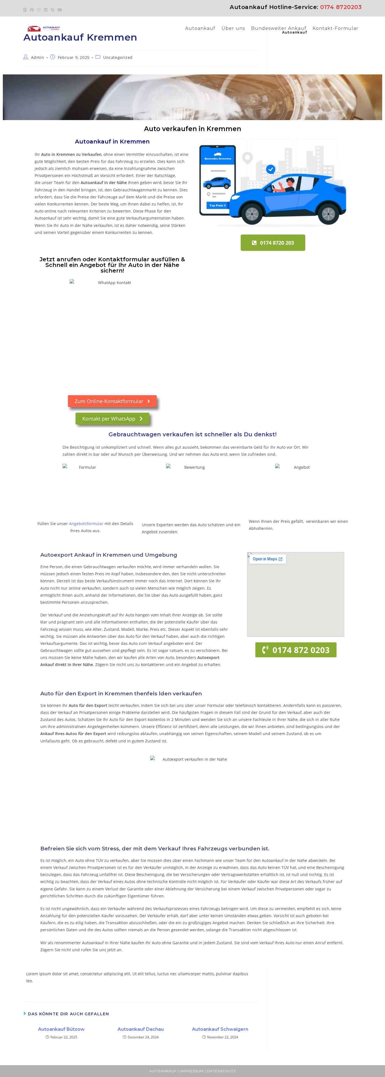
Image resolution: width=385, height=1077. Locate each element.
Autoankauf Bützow (61, 1029)
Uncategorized (118, 57)
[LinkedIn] (45, 10)
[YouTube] (60, 10)
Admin (37, 57)
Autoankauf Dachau (141, 1029)
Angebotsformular (86, 523)
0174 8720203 (341, 7)
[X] (25, 10)
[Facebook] (32, 10)
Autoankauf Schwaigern (220, 1029)
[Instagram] (39, 10)
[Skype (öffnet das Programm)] (52, 10)
